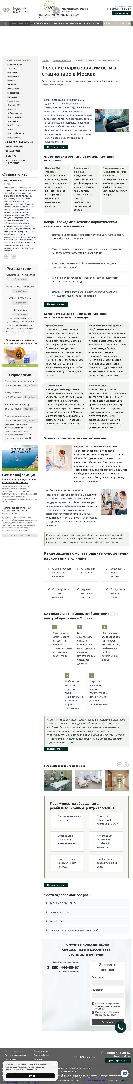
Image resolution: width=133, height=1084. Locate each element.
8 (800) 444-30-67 (120, 8)
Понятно (30, 1076)
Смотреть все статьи (20, 535)
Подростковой (13, 93)
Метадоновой (13, 77)
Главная (5, 23)
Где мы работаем (42, 1055)
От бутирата (12, 121)
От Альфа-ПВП (13, 105)
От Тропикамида (14, 113)
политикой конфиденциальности (94, 1080)
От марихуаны (13, 89)
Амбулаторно (13, 69)
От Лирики (11, 109)
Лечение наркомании (20, 23)
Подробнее (20, 279)
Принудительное (14, 65)
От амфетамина (14, 117)
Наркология (75, 23)
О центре (87, 23)
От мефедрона (13, 137)
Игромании (12, 97)
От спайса (11, 85)
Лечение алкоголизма (42, 23)
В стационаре (13, 101)
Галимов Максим (110, 81)
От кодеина (12, 129)
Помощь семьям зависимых (117, 23)
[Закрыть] (54, 1064)
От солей (11, 81)
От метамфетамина (16, 133)
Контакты (97, 23)
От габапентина (14, 125)
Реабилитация (61, 23)
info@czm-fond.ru (86, 1057)
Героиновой (12, 73)
